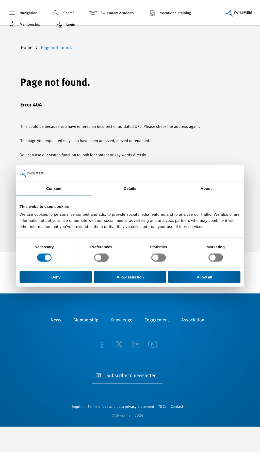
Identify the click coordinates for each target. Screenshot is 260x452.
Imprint (78, 407)
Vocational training (175, 13)
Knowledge (122, 320)
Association (192, 320)
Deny (55, 277)
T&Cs (162, 407)
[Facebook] (102, 345)
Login (70, 25)
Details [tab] (130, 188)
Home (27, 48)
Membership (30, 25)
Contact (177, 407)
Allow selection (130, 277)
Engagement (156, 320)
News (56, 320)
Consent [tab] (54, 188)
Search (69, 13)
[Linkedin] (135, 345)
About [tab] (206, 188)
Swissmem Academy (117, 13)
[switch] (101, 257)
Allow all (204, 277)
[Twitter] (119, 345)
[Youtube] (152, 345)
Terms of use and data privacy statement (121, 407)
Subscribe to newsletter (131, 375)
